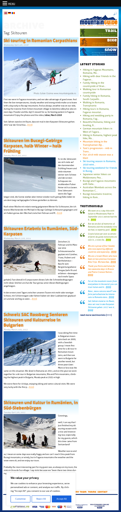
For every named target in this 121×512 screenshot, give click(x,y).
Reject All (41, 499)
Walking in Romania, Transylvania (94, 104)
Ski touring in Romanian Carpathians (40, 39)
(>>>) (29, 124)
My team (80, 491)
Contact (102, 491)
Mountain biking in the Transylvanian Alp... (95, 143)
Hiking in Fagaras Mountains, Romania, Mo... (98, 71)
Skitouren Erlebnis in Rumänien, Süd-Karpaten (41, 230)
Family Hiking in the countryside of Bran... (94, 84)
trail (111, 31)
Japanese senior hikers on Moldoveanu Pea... (97, 176)
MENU (11, 4)
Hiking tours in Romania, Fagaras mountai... (96, 110)
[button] (5, 3)
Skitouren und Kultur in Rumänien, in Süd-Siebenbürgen (41, 405)
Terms (92, 491)
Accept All (62, 499)
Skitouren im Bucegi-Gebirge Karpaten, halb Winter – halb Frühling (33, 145)
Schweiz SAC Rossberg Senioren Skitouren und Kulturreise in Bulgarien (36, 319)
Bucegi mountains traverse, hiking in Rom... (97, 195)
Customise (20, 499)
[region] (41, 489)
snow (111, 50)
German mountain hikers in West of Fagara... (97, 130)
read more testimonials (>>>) (96, 315)
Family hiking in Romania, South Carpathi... (96, 97)
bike (112, 40)
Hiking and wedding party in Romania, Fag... (98, 117)
